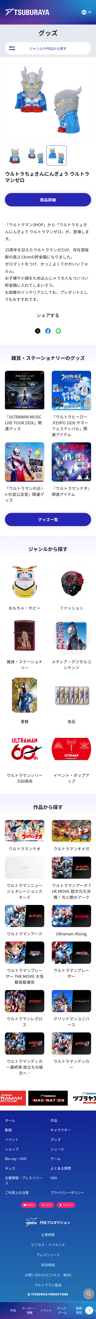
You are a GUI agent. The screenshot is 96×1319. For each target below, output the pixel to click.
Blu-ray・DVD (15, 1158)
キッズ (10, 1168)
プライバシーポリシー (67, 1192)
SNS (53, 1177)
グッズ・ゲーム (62, 1310)
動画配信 (79, 1310)
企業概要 (48, 1234)
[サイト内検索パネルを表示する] (88, 1294)
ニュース (57, 1149)
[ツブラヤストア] (48, 1098)
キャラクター (60, 1129)
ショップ (11, 1149)
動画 (8, 1129)
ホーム (10, 1120)
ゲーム (55, 1158)
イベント (46, 1310)
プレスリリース (48, 1254)
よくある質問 (60, 1168)
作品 (13, 1310)
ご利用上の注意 (17, 1192)
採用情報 (48, 1264)
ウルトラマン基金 (48, 1284)
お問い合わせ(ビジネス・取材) (48, 1274)
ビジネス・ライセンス (48, 1244)
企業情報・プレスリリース (23, 1180)
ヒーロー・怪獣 (29, 1310)
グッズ (55, 1139)
